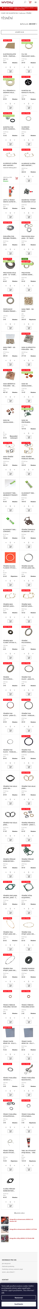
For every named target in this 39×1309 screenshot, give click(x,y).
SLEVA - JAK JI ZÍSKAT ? (8, 1272)
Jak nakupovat (6, 1263)
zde (3, 1292)
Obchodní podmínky (8, 1266)
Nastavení (19, 1298)
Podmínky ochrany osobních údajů (12, 1269)
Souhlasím (18, 1304)
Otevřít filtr (19, 32)
